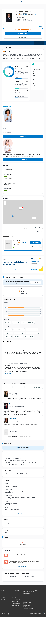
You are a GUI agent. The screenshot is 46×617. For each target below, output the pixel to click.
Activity (39, 43)
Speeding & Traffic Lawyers (28, 608)
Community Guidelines (5, 613)
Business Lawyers (26, 593)
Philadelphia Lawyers (16, 599)
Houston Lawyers (15, 595)
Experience (28, 43)
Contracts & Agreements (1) (28, 322)
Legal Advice (3, 593)
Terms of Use (3, 611)
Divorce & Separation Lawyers (27, 603)
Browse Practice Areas (5, 595)
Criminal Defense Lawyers (28, 595)
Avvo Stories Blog (4, 597)
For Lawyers (3, 599)
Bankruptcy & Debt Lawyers (28, 591)
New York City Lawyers (16, 590)
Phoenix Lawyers (15, 601)
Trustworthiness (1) (29, 336)
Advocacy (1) (8, 329)
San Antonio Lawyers (16, 603)
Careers (36, 592)
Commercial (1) (16, 322)
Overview (7, 43)
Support (36, 593)
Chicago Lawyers (15, 593)
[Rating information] (35, 14)
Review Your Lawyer (4, 592)
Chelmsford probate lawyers (29, 576)
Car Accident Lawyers (27, 600)
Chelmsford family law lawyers (10, 576)
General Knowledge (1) (20, 333)
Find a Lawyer (3, 590)
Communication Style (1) (32, 329)
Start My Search (23, 136)
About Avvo (37, 590)
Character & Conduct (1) (18, 329)
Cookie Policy (15, 611)
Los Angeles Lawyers (16, 592)
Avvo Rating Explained (39, 595)
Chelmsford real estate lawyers (10, 579)
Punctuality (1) (8, 336)
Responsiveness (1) (18, 336)
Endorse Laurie (37, 387)
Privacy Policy (9, 611)
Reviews (18, 43)
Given (23, 387)
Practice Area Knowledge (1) (33, 333)
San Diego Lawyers (15, 605)
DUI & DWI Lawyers (26, 596)
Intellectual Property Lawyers (27, 606)
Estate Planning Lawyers (27, 598)
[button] (23, 33)
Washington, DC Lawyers (16, 597)
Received (10, 387)
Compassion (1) (8, 333)
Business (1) (7, 322)
